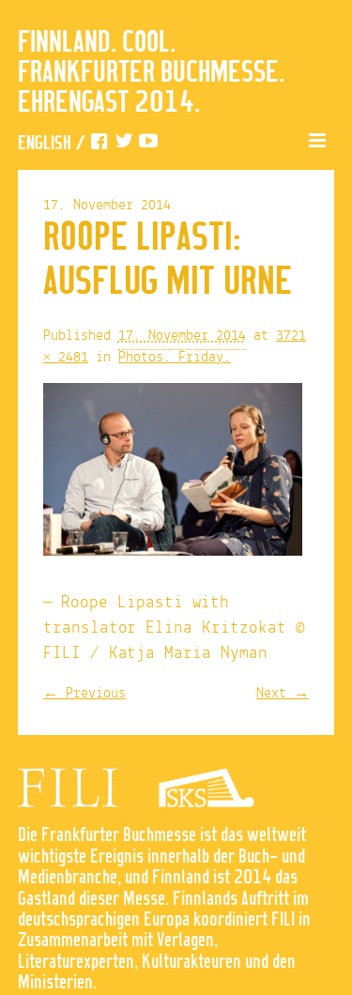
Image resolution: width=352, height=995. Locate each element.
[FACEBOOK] (99, 144)
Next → (282, 694)
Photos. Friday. (174, 357)
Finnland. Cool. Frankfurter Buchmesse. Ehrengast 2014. (151, 73)
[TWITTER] (124, 144)
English (44, 144)
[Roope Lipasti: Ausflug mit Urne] (172, 474)
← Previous (84, 694)
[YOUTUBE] (148, 144)
